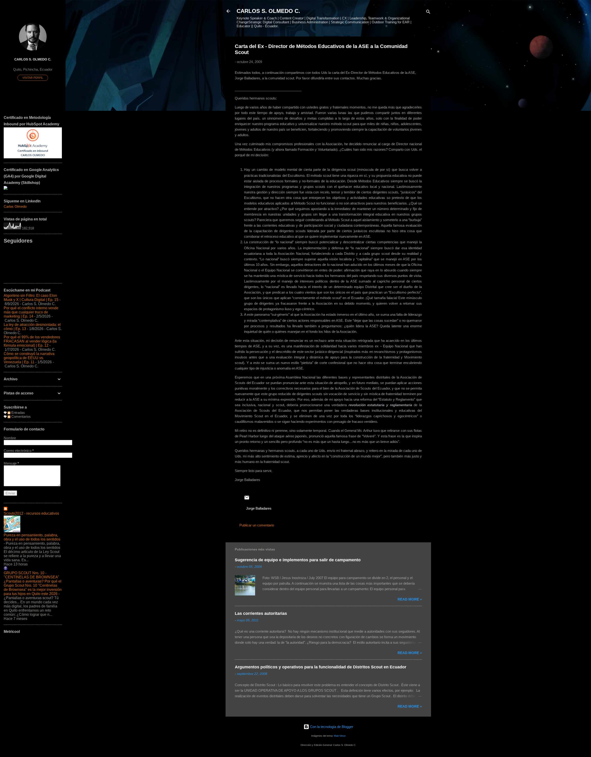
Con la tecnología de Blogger (331, 727)
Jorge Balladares (258, 508)
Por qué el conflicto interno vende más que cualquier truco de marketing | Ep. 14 (31, 312)
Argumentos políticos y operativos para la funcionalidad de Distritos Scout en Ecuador (320, 667)
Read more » (410, 599)
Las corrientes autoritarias (261, 613)
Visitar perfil (32, 77)
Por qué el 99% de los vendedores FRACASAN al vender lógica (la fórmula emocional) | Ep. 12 (32, 341)
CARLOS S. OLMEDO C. (268, 11)
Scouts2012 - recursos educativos (31, 513)
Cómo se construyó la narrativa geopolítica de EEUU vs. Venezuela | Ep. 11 (29, 358)
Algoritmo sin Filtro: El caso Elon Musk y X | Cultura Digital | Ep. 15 (31, 298)
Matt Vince (340, 735)
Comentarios (20, 416)
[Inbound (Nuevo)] (33, 157)
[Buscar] (428, 13)
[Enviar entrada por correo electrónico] (247, 499)
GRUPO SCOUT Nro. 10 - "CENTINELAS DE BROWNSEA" (31, 575)
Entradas (17, 413)
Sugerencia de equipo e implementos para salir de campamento (298, 560)
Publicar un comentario (256, 525)
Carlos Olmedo (15, 206)
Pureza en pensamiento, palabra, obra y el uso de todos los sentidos (32, 537)
